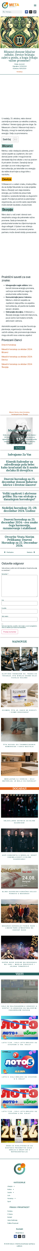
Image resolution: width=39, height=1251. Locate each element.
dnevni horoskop (24, 412)
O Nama (9, 1214)
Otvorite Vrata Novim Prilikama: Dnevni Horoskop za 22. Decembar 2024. (20, 541)
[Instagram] (30, 11)
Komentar (5, 574)
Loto (8, 1195)
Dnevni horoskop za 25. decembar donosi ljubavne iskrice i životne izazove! (19, 482)
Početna (9, 1211)
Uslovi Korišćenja (12, 1220)
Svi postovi (19, 448)
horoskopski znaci (16, 414)
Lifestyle (9, 1186)
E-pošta (4, 608)
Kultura (9, 1189)
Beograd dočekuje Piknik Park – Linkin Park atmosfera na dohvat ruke (19, 928)
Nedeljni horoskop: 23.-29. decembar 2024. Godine (19, 509)
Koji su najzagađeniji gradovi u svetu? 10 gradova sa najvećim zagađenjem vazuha (19, 1008)
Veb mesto (5, 616)
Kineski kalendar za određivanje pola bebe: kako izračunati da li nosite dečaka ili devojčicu (19, 466)
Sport (9, 1201)
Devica (16, 412)
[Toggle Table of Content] (14, 139)
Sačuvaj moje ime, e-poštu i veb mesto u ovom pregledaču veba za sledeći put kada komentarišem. (19, 626)
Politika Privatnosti (12, 1223)
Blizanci (11, 412)
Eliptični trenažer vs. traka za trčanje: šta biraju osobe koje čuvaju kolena (19, 676)
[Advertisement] (19, 96)
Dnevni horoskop (9, 345)
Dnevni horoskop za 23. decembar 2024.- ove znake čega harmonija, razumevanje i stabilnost (19, 524)
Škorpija (25, 414)
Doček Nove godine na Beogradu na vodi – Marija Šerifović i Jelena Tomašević (19, 964)
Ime (3, 600)
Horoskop (19, 72)
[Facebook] (26, 11)
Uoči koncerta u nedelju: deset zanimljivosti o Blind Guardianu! (19, 857)
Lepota (9, 1192)
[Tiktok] (34, 11)
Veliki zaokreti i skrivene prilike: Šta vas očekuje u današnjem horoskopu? (19, 496)
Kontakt (9, 1217)
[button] (35, 5)
